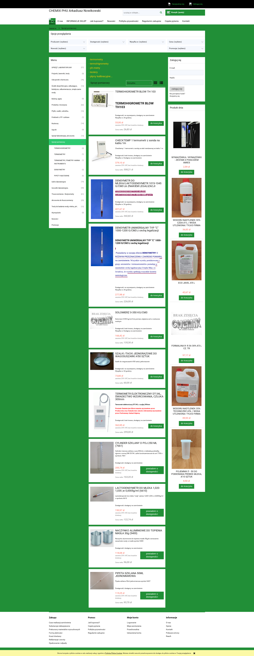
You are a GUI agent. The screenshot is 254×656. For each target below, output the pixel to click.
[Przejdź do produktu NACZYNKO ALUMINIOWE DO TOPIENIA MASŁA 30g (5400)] (102, 538)
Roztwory (55, 123)
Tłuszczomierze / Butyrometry (63, 194)
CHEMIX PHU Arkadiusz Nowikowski (75, 11)
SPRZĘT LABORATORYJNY (62, 67)
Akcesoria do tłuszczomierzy (62, 200)
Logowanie (131, 623)
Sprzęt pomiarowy (58, 142)
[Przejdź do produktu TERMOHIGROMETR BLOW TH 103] (102, 99)
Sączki (54, 130)
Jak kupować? (94, 623)
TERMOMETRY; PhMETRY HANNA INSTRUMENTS (67, 162)
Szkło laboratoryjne (59, 182)
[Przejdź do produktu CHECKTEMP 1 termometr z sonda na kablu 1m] (102, 151)
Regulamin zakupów (96, 633)
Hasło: (172, 78)
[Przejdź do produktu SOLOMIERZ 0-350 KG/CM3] (102, 320)
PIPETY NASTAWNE (61, 176)
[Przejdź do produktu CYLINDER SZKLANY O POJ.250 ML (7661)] (102, 458)
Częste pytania (94, 626)
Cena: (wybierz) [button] (175, 42)
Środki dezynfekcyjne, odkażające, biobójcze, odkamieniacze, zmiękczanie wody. (66, 89)
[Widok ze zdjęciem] (155, 83)
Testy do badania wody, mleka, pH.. (65, 206)
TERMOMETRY (59, 154)
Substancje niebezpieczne (59, 626)
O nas (168, 623)
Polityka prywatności (96, 629)
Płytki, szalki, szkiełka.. (60, 111)
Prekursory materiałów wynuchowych (64, 629)
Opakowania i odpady (58, 643)
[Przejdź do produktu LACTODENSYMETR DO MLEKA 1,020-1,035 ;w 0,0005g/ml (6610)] (102, 494)
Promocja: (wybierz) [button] (177, 48)
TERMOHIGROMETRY (62, 148)
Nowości (55, 219)
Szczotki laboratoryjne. (60, 188)
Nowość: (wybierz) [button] (58, 48)
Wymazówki (56, 213)
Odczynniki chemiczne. (60, 80)
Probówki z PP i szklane (60, 117)
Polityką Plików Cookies (113, 653)
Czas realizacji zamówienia (60, 623)
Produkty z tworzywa (59, 105)
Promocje (55, 225)
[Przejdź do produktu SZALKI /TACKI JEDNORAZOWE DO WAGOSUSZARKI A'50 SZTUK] (102, 361)
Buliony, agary (57, 99)
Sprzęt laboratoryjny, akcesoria (63, 136)
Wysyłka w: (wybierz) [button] (138, 42)
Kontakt (169, 629)
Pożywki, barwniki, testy (60, 74)
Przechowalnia (133, 629)
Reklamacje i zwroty (57, 640)
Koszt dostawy (55, 636)
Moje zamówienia (134, 626)
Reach (168, 636)
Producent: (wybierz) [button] (59, 42)
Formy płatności (55, 633)
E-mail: (172, 68)
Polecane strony (172, 633)
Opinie (168, 626)
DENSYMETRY (59, 170)
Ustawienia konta (134, 633)
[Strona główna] (52, 21)
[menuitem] (60, 21)
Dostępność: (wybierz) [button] (99, 42)
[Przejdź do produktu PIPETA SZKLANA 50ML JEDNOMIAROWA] (102, 580)
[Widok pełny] (161, 83)
